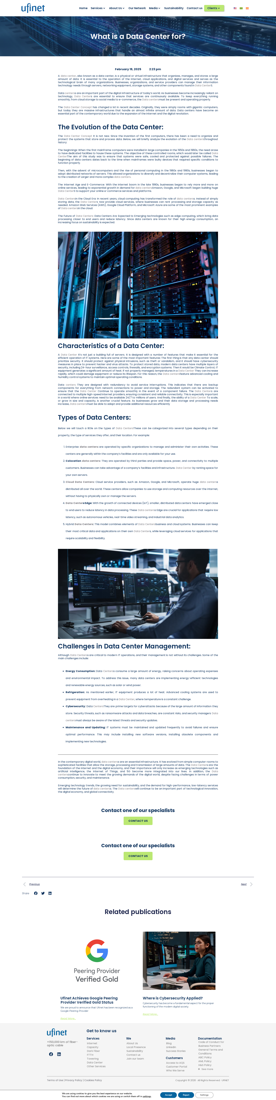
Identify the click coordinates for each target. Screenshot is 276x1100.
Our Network (137, 8)
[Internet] (96, 1043)
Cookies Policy (93, 1080)
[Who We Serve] (176, 1070)
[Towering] (96, 1059)
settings (147, 1096)
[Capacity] (96, 1047)
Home (83, 8)
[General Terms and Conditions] (215, 1052)
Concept (78, 107)
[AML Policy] (215, 1061)
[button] (36, 893)
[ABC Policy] (215, 1057)
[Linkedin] (175, 1047)
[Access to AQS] (176, 1063)
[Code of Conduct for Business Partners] (215, 1044)
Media (153, 8)
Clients (212, 8)
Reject (186, 1094)
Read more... (68, 1018)
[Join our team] (136, 1059)
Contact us (195, 8)
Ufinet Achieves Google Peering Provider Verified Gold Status (89, 1000)
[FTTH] (96, 1055)
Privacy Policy (73, 1080)
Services (97, 8)
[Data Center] (96, 1063)
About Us (115, 8)
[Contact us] (136, 1055)
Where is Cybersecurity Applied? (173, 998)
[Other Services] (96, 1066)
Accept (168, 1094)
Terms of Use (55, 1080)
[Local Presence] (136, 1047)
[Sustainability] (136, 1051)
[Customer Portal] (176, 1067)
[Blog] (175, 1043)
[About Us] (136, 1043)
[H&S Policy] (215, 1065)
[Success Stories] (175, 1051)
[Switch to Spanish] (247, 8)
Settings (204, 1094)
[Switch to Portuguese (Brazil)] (241, 8)
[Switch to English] (235, 8)
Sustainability (174, 8)
